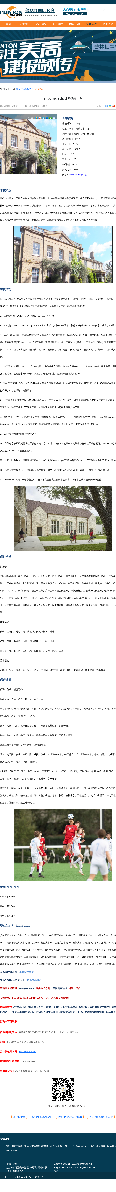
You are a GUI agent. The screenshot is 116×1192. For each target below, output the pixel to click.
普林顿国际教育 (41, 12)
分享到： (31, 118)
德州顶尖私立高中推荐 (70, 1117)
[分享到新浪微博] (113, 106)
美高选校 (91, 23)
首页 (8, 23)
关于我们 (24, 23)
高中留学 (41, 23)
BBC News (12, 1150)
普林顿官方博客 (14, 1146)
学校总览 (38, 89)
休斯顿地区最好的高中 (101, 1117)
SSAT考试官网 (98, 1146)
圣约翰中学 (19, 1117)
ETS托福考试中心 (78, 1146)
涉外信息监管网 (58, 1146)
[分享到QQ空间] (110, 106)
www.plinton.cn (27, 1051)
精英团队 (108, 23)
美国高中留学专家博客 (36, 1146)
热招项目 (58, 23)
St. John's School (41, 1117)
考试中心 (74, 23)
